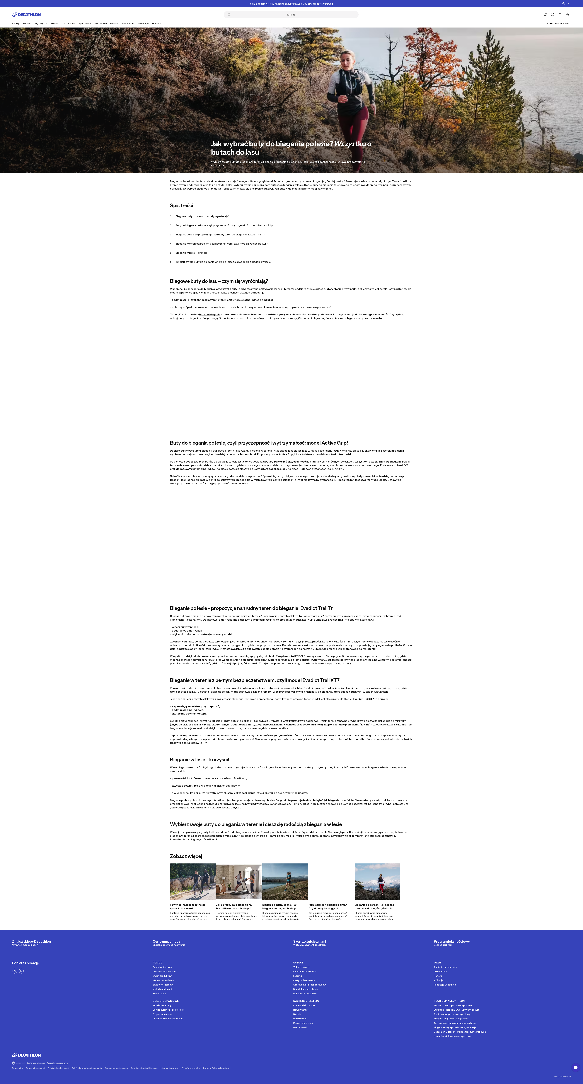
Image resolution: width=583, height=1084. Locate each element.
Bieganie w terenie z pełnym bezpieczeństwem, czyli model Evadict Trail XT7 (222, 243)
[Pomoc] (552, 14)
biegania (194, 318)
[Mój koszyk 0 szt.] (567, 14)
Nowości (157, 23)
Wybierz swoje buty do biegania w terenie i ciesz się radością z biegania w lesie (223, 261)
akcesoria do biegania (201, 288)
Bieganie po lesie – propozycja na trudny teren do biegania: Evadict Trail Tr (220, 234)
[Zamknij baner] (568, 3)
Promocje (143, 23)
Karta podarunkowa (558, 23)
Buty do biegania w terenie (250, 835)
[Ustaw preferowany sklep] (545, 14)
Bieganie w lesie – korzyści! (192, 252)
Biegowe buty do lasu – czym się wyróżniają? (203, 216)
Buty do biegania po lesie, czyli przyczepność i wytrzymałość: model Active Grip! (224, 225)
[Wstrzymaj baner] (563, 3)
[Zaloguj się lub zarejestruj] (560, 14)
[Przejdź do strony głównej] (26, 14)
